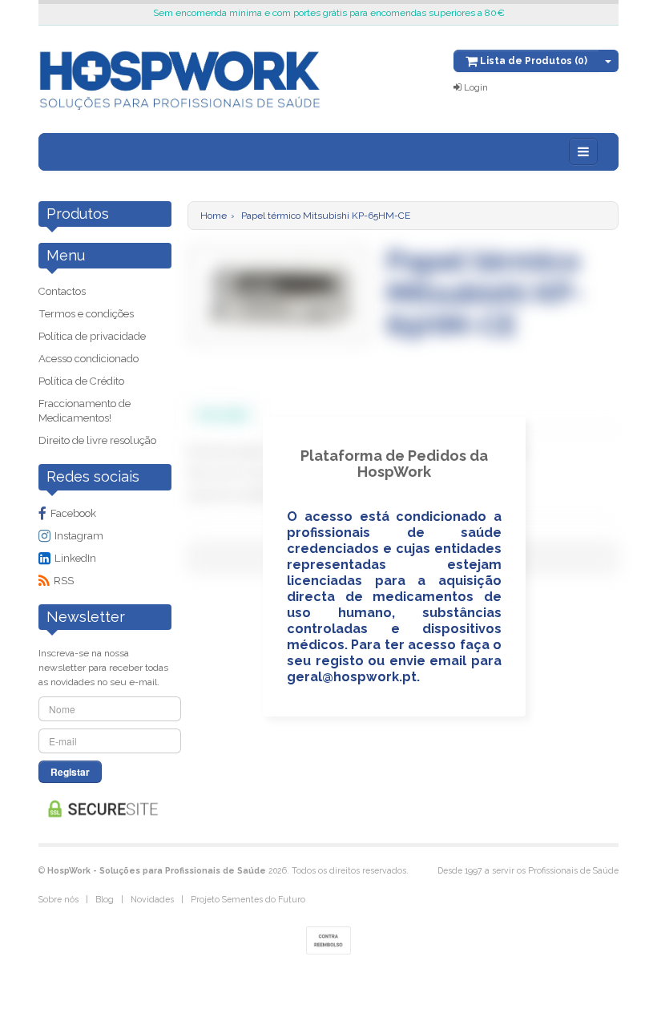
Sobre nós (58, 899)
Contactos (62, 291)
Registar (70, 772)
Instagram (78, 536)
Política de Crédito (81, 381)
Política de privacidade (92, 336)
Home (213, 215)
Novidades (152, 899)
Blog (104, 899)
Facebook (73, 513)
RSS (64, 581)
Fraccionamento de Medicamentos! (84, 411)
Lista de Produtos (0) (532, 61)
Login (475, 87)
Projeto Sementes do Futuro (248, 899)
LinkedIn (75, 558)
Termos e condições (86, 314)
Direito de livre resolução (97, 440)
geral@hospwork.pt (352, 676)
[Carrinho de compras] (609, 61)
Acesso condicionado (88, 359)
